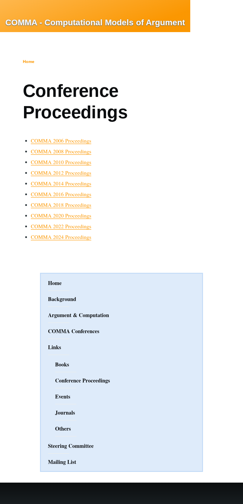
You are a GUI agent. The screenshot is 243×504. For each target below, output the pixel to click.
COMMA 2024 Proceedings (61, 236)
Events (62, 396)
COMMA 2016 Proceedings (61, 194)
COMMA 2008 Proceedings (61, 151)
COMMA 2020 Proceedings (61, 215)
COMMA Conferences (73, 331)
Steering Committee (71, 446)
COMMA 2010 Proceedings (61, 162)
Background (62, 299)
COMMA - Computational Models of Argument (95, 22)
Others (63, 428)
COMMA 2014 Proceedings (61, 183)
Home (28, 61)
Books (62, 364)
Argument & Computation (78, 315)
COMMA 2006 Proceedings (61, 140)
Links (54, 347)
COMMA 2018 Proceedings (61, 204)
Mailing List (62, 462)
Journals (65, 412)
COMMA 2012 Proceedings (61, 172)
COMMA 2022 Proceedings (61, 226)
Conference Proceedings (82, 380)
